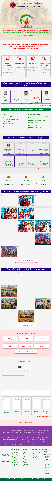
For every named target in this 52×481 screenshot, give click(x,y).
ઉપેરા (42, 339)
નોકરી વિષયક (32, 63)
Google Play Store (5, 461)
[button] (22, 12)
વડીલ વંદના (43, 180)
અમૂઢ (10, 339)
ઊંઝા (10, 346)
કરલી (42, 346)
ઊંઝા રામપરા (26, 346)
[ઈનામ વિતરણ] (26, 177)
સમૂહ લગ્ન (8, 180)
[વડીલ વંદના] (43, 177)
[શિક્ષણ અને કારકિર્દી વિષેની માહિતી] (44, 58)
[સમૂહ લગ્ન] (8, 177)
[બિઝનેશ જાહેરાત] (19, 58)
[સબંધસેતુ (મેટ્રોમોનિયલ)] (7, 58)
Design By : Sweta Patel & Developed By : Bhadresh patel (39, 478)
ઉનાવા (26, 339)
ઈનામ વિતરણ (26, 180)
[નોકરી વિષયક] (32, 58)
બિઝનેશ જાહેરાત (19, 63)
